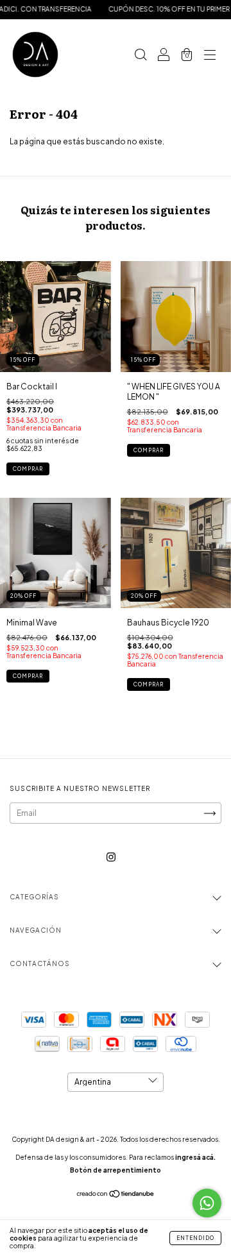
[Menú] (209, 56)
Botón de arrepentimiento (115, 1170)
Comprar (28, 469)
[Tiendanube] (116, 1195)
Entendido (195, 1238)
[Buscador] (140, 56)
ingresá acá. (195, 1157)
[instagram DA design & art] (111, 856)
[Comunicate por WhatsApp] (207, 1203)
